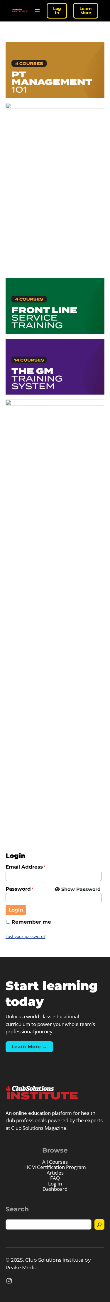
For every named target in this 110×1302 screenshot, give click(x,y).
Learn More (85, 10)
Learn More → (29, 1047)
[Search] (99, 1224)
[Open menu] (37, 10)
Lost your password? (25, 936)
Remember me (31, 922)
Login (16, 910)
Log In (57, 10)
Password (19, 889)
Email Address (25, 867)
